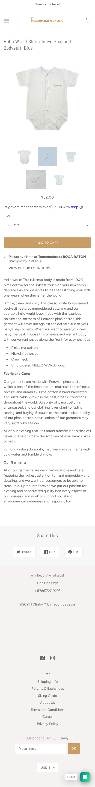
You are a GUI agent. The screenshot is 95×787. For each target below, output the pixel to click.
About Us (47, 703)
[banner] (46, 20)
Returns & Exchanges (47, 688)
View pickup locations (29, 268)
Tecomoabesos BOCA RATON (62, 257)
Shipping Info (47, 682)
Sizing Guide (47, 696)
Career (47, 717)
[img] (42, 657)
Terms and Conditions (47, 710)
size (7, 216)
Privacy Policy (47, 724)
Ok (73, 748)
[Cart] (89, 21)
